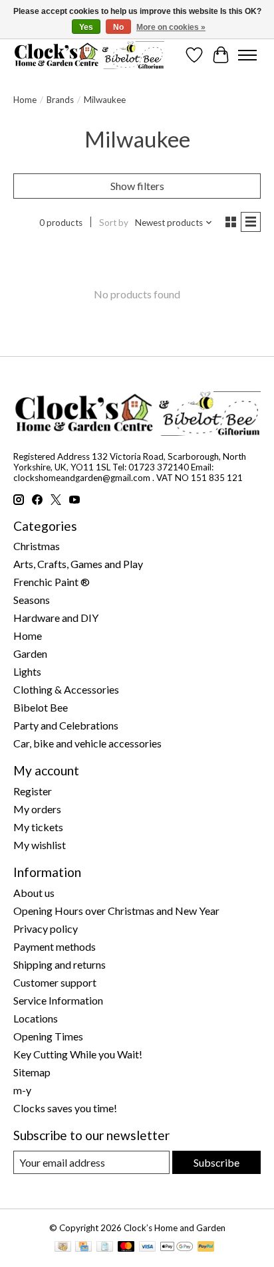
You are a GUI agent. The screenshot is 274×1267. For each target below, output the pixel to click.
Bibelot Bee (40, 707)
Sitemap (32, 1072)
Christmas (36, 545)
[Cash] (63, 1247)
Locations (35, 1018)
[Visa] (147, 1247)
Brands (60, 99)
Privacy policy (45, 928)
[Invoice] (104, 1247)
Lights (27, 671)
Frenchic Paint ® (51, 581)
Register (32, 791)
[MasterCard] (126, 1247)
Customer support (54, 982)
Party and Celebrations (65, 725)
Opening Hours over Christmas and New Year (116, 910)
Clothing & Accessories (66, 689)
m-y (22, 1090)
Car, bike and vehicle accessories (87, 743)
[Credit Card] (83, 1247)
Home (25, 99)
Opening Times (48, 1036)
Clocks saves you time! (65, 1108)
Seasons (31, 599)
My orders (37, 809)
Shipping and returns (59, 964)
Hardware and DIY (55, 617)
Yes (86, 27)
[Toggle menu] (247, 55)
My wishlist (39, 844)
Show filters (137, 185)
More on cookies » (171, 27)
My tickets (38, 827)
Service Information (58, 1000)
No (118, 27)
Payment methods (54, 946)
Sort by (113, 222)
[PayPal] (206, 1247)
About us (34, 892)
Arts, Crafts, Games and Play (78, 563)
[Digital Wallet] (176, 1247)
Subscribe (216, 1162)
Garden (30, 653)
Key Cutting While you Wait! (77, 1054)
